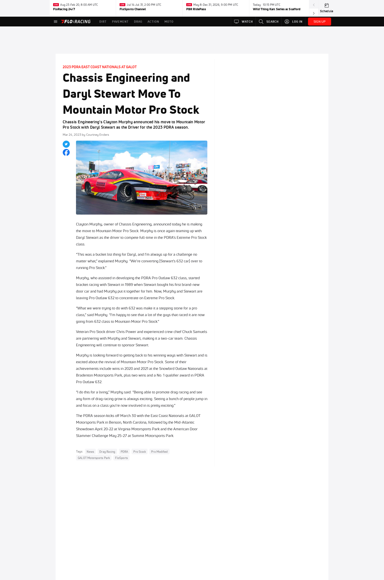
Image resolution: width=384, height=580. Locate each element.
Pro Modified (159, 451)
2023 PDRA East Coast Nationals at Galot (100, 67)
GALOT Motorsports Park (94, 458)
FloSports (121, 458)
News (90, 451)
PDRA (124, 451)
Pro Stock (139, 451)
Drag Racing (107, 451)
